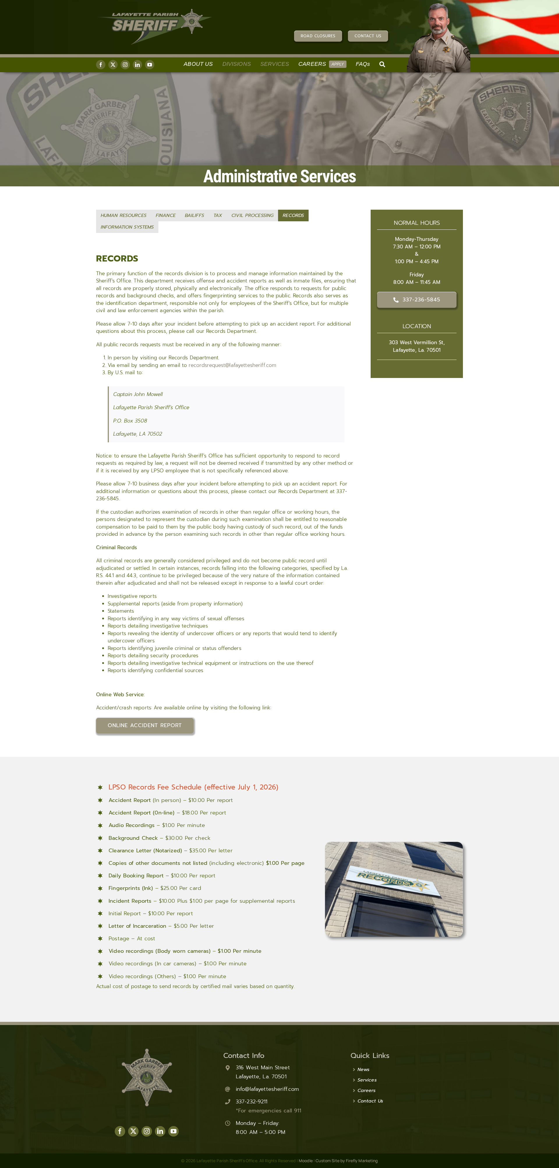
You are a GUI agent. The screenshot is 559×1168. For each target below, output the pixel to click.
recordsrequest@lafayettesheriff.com (232, 365)
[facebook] (100, 64)
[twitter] (113, 64)
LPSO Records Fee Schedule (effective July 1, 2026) (193, 787)
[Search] (382, 65)
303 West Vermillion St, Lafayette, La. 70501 (417, 346)
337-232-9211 (252, 1102)
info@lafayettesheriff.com (267, 1089)
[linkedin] (137, 64)
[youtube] (149, 64)
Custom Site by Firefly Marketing (347, 1160)
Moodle (306, 1160)
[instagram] (125, 64)
